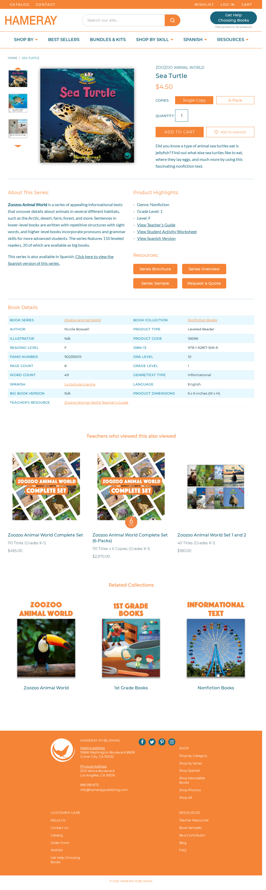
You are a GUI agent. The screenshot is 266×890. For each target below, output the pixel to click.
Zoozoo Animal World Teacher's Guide (96, 402)
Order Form (60, 843)
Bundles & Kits (108, 39)
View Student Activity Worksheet (167, 231)
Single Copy (194, 100)
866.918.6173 (89, 785)
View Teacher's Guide (156, 224)
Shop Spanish (189, 771)
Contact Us (59, 828)
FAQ (182, 850)
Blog (183, 843)
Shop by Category (193, 756)
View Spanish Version (156, 238)
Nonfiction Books (202, 320)
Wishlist (204, 4)
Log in (228, 4)
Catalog (19, 4)
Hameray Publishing (136, 881)
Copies (162, 100)
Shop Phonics (190, 790)
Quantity (165, 116)
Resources (231, 39)
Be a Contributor (192, 835)
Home (12, 58)
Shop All (185, 798)
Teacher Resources (194, 820)
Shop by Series (190, 763)
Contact (45, 4)
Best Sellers (63, 39)
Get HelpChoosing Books (233, 18)
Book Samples (190, 828)
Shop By (24, 39)
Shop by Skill (153, 39)
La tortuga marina (79, 384)
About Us (58, 820)
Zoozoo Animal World (180, 67)
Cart (247, 4)
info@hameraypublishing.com (104, 790)
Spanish (193, 39)
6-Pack (235, 100)
